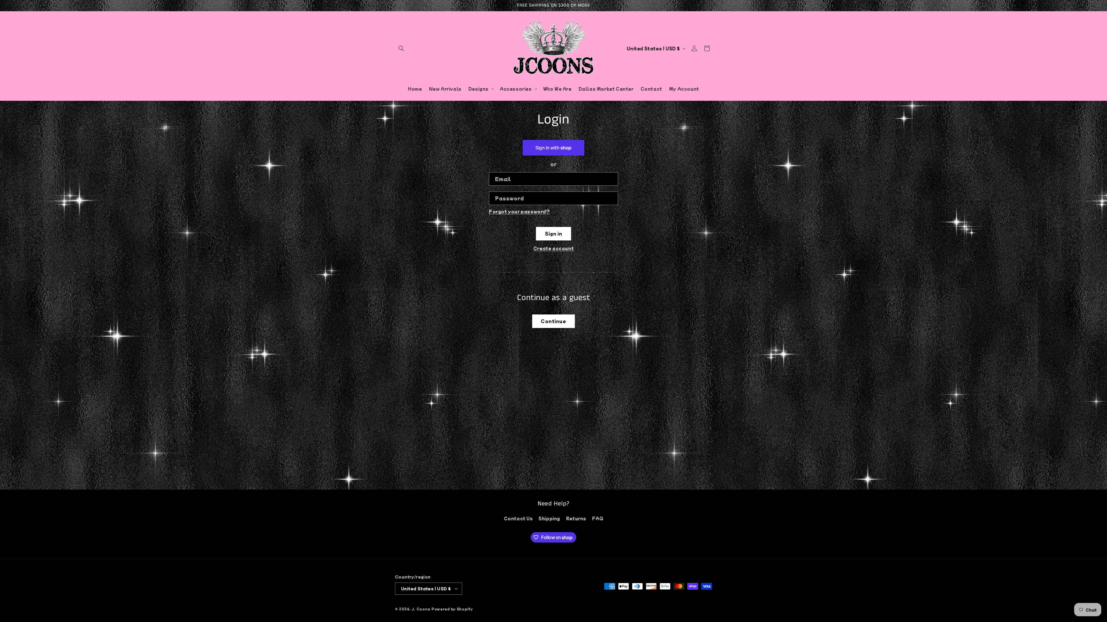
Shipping (549, 518)
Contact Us (518, 518)
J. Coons (421, 608)
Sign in (553, 233)
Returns (576, 518)
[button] (401, 48)
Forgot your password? (519, 211)
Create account (553, 248)
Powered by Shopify (452, 608)
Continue (553, 321)
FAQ (597, 518)
